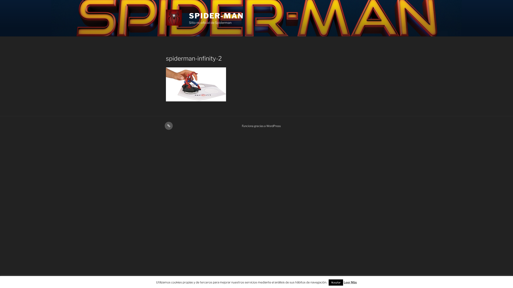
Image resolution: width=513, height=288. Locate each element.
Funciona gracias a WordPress (261, 126)
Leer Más (350, 282)
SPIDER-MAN (216, 15)
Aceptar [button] (336, 282)
